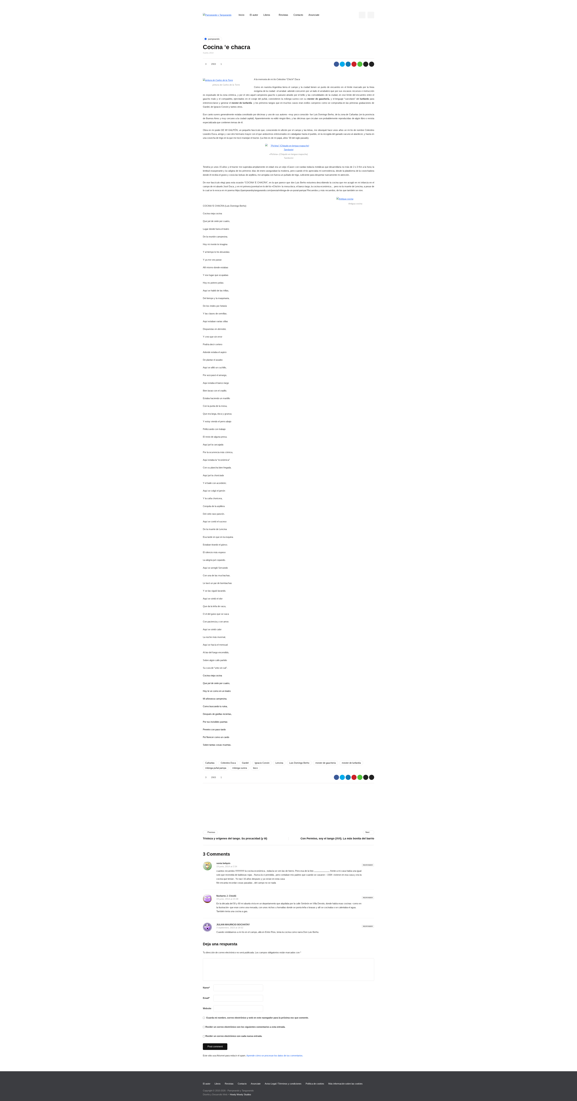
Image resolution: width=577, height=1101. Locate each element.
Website (207, 1008)
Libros (266, 15)
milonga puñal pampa (215, 768)
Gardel (245, 763)
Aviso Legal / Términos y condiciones (283, 1083)
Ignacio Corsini (262, 763)
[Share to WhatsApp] (359, 64)
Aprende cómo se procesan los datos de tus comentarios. (274, 1055)
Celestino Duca (228, 763)
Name (206, 987)
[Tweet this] (342, 64)
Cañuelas (210, 763)
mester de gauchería (325, 763)
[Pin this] (354, 64)
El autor (254, 15)
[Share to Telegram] (365, 64)
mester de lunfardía (351, 763)
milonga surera (239, 768)
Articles (252, 812)
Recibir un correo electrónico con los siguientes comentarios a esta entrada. (245, 1027)
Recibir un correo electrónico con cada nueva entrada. (233, 1036)
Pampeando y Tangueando (311, 805)
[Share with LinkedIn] (348, 64)
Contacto (298, 15)
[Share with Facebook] (336, 64)
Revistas (283, 15)
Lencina (279, 763)
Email (206, 998)
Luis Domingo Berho (299, 763)
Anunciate (313, 15)
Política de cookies (315, 1083)
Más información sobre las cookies (345, 1083)
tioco (255, 768)
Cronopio (253, 797)
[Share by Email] (371, 64)
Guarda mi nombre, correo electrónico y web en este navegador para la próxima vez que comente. (257, 1017)
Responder (368, 865)
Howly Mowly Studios (240, 1094)
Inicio (241, 15)
